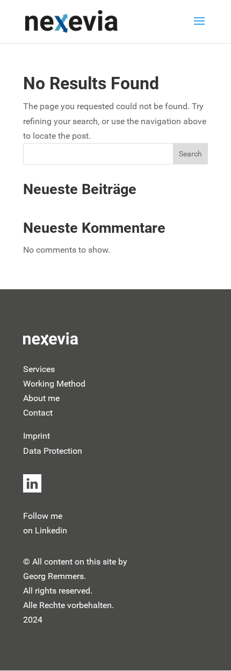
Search (190, 153)
